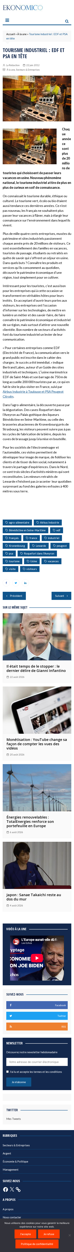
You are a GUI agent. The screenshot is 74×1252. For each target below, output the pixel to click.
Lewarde (41, 545)
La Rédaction (13, 65)
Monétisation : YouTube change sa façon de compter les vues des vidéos (36, 744)
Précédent (16, 595)
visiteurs (31, 569)
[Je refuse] (69, 1235)
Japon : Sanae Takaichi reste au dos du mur (33, 897)
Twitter (15, 582)
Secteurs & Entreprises (28, 69)
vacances (53, 561)
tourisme (14, 561)
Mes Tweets (13, 1118)
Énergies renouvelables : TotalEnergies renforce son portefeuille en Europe (30, 821)
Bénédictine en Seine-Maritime (27, 530)
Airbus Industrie (49, 522)
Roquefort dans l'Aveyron (39, 553)
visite (12, 569)
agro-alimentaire (19, 522)
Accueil (10, 34)
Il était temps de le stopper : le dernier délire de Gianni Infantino (36, 668)
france (33, 538)
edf (58, 530)
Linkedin (25, 582)
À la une (22, 34)
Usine (33, 561)
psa (11, 553)
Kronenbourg (17, 545)
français (14, 538)
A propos (8, 1209)
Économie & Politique (15, 1161)
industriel (53, 538)
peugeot (62, 545)
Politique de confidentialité (37, 1244)
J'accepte (25, 1234)
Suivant (59, 595)
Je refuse (48, 1234)
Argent (7, 1153)
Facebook (6, 582)
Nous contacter (12, 1217)
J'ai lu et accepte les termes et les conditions (36, 1071)
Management (10, 1169)
